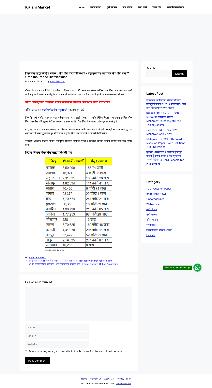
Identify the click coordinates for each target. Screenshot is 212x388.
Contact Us (95, 378)
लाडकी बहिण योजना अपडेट (159, 230)
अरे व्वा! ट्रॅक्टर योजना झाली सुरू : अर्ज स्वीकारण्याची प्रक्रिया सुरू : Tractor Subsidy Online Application (73, 264)
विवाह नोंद (156, 7)
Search (150, 68)
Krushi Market (37, 7)
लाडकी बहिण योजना (175, 7)
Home (81, 7)
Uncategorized (155, 198)
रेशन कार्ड (142, 7)
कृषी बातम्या (112, 7)
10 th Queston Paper (158, 188)
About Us (109, 378)
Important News (37, 257)
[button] (197, 268)
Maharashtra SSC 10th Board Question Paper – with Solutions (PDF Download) (165, 143)
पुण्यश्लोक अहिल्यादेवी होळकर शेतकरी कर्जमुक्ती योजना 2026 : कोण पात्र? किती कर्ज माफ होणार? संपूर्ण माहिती (166, 104)
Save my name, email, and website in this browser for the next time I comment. (76, 351)
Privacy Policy (124, 378)
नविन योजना (95, 7)
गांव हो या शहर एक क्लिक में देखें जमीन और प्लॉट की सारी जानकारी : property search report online (70, 260)
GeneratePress (123, 383)
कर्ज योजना (127, 7)
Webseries (152, 204)
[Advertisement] (106, 36)
